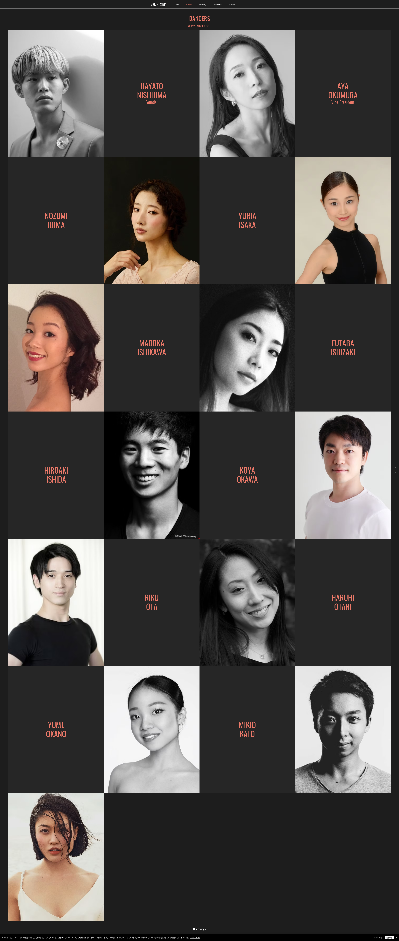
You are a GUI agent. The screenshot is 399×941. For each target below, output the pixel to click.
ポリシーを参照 (195, 938)
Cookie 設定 (378, 938)
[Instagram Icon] (395, 473)
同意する (389, 938)
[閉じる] (396, 937)
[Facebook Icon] (395, 468)
